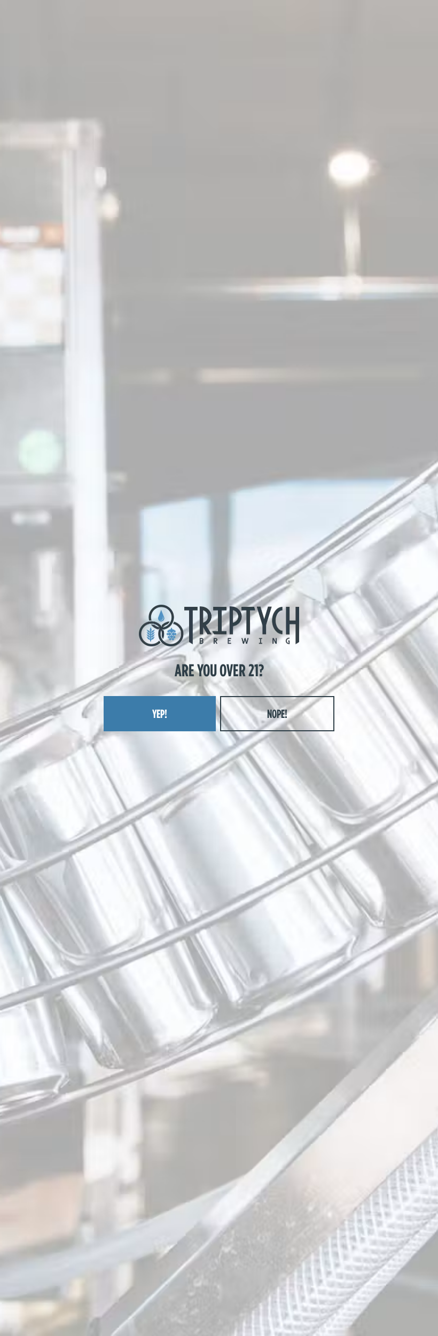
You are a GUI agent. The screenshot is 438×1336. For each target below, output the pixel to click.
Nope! (277, 714)
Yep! (159, 714)
